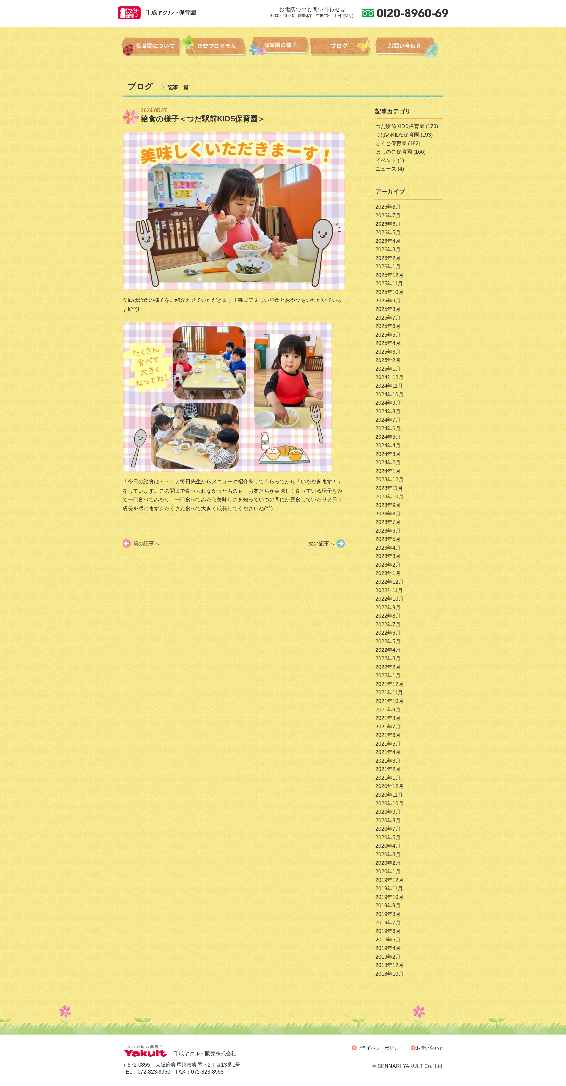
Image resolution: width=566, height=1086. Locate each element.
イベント (385, 160)
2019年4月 (388, 948)
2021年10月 (389, 701)
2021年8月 (388, 718)
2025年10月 (389, 292)
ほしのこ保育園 (393, 152)
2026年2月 (388, 258)
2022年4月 (388, 650)
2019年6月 (388, 931)
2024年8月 (388, 411)
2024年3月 (388, 454)
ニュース (385, 169)
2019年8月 (388, 914)
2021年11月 (389, 692)
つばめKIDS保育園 (397, 135)
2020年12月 (389, 786)
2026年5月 (388, 232)
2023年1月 (388, 573)
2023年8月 (388, 513)
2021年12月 (389, 684)
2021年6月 (388, 735)
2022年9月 (388, 607)
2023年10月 (389, 496)
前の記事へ (146, 543)
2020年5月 (388, 837)
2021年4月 (388, 752)
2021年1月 (388, 778)
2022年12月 (389, 582)
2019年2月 (388, 957)
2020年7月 (388, 829)
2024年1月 (388, 471)
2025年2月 (388, 360)
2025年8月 (388, 309)
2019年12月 (389, 880)
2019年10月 (389, 897)
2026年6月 (388, 224)
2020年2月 (388, 863)
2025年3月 (388, 352)
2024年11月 (389, 386)
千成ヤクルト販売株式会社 (205, 1053)
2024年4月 (388, 445)
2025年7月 (388, 317)
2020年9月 (388, 812)
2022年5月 (388, 641)
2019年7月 (388, 922)
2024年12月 (389, 377)
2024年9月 (388, 403)
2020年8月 (388, 820)
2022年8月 (388, 616)
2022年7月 (388, 624)
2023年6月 (388, 530)
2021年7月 (388, 726)
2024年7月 (388, 420)
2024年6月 (388, 428)
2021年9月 (388, 709)
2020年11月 (389, 795)
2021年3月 (388, 761)
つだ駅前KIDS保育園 (399, 126)
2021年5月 (388, 744)
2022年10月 (389, 599)
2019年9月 (388, 905)
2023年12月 (389, 479)
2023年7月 (388, 522)
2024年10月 (389, 394)
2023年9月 (388, 505)
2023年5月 (388, 539)
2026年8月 (388, 207)
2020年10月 (389, 803)
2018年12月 (389, 965)
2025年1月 (388, 369)
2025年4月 (388, 343)
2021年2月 (388, 769)
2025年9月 (388, 300)
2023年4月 (388, 548)
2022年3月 (388, 658)
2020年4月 (388, 846)
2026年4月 (388, 241)
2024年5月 (388, 437)
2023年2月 (388, 565)
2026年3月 (388, 249)
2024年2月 (388, 462)
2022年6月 (388, 633)
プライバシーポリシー (380, 1048)
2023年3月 (388, 556)
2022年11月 (389, 590)
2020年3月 (388, 854)
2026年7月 (388, 215)
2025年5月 (388, 335)
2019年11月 (389, 888)
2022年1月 (388, 675)
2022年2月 (388, 667)
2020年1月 (388, 871)
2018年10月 (389, 974)
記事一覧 (178, 87)
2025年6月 (388, 326)
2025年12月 (389, 275)
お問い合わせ (429, 1048)
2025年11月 (389, 283)
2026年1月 (388, 266)
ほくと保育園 (391, 143)
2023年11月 (389, 488)
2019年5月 (388, 939)
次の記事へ (321, 543)
